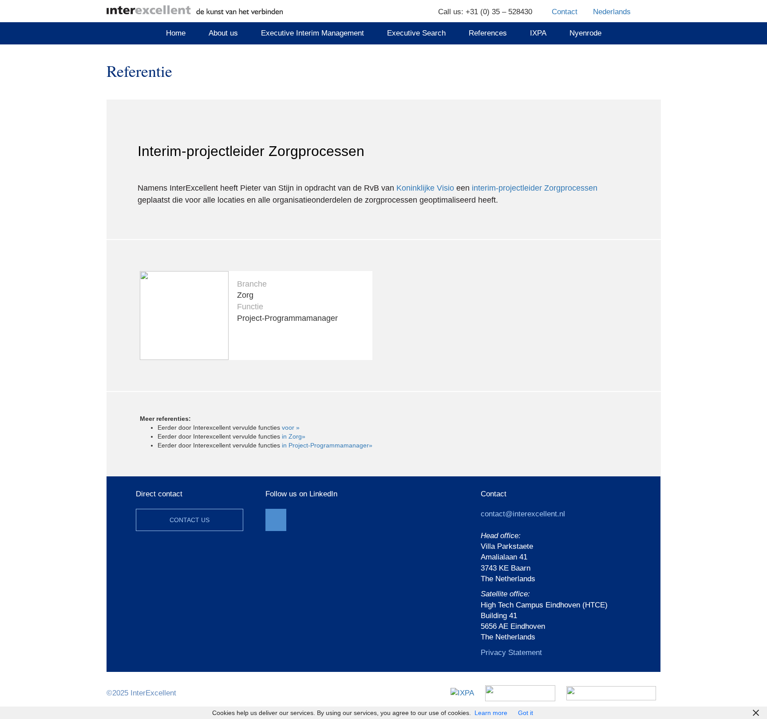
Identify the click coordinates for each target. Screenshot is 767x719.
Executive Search (416, 33)
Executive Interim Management (312, 33)
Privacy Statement (511, 652)
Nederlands (612, 12)
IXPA (538, 33)
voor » (291, 427)
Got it (525, 712)
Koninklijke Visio (425, 188)
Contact (564, 12)
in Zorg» (293, 436)
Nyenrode (585, 33)
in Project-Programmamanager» (327, 445)
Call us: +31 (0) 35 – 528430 (485, 12)
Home (176, 33)
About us (223, 33)
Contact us (190, 519)
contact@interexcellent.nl (523, 514)
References (488, 33)
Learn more (490, 712)
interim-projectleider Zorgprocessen (534, 188)
